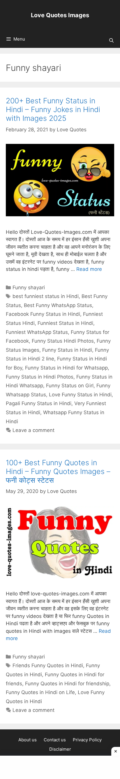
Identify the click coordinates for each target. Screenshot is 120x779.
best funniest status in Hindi (46, 296)
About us (27, 740)
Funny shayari (29, 287)
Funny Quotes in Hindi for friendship (67, 683)
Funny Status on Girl (69, 385)
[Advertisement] (60, 767)
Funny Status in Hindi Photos (39, 377)
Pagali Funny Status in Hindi (38, 403)
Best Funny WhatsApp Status (58, 305)
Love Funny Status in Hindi (80, 395)
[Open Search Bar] (111, 40)
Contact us (55, 740)
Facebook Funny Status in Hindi (43, 314)
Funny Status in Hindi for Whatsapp (66, 368)
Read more (89, 269)
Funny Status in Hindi (67, 350)
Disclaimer (60, 749)
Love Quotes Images (60, 15)
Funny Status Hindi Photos (63, 341)
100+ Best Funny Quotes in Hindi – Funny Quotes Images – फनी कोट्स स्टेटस (58, 471)
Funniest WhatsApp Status (37, 332)
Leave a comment (33, 430)
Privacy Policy (87, 740)
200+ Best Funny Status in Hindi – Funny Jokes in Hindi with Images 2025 (53, 109)
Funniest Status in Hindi (65, 323)
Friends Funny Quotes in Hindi (48, 665)
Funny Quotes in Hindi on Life (40, 692)
